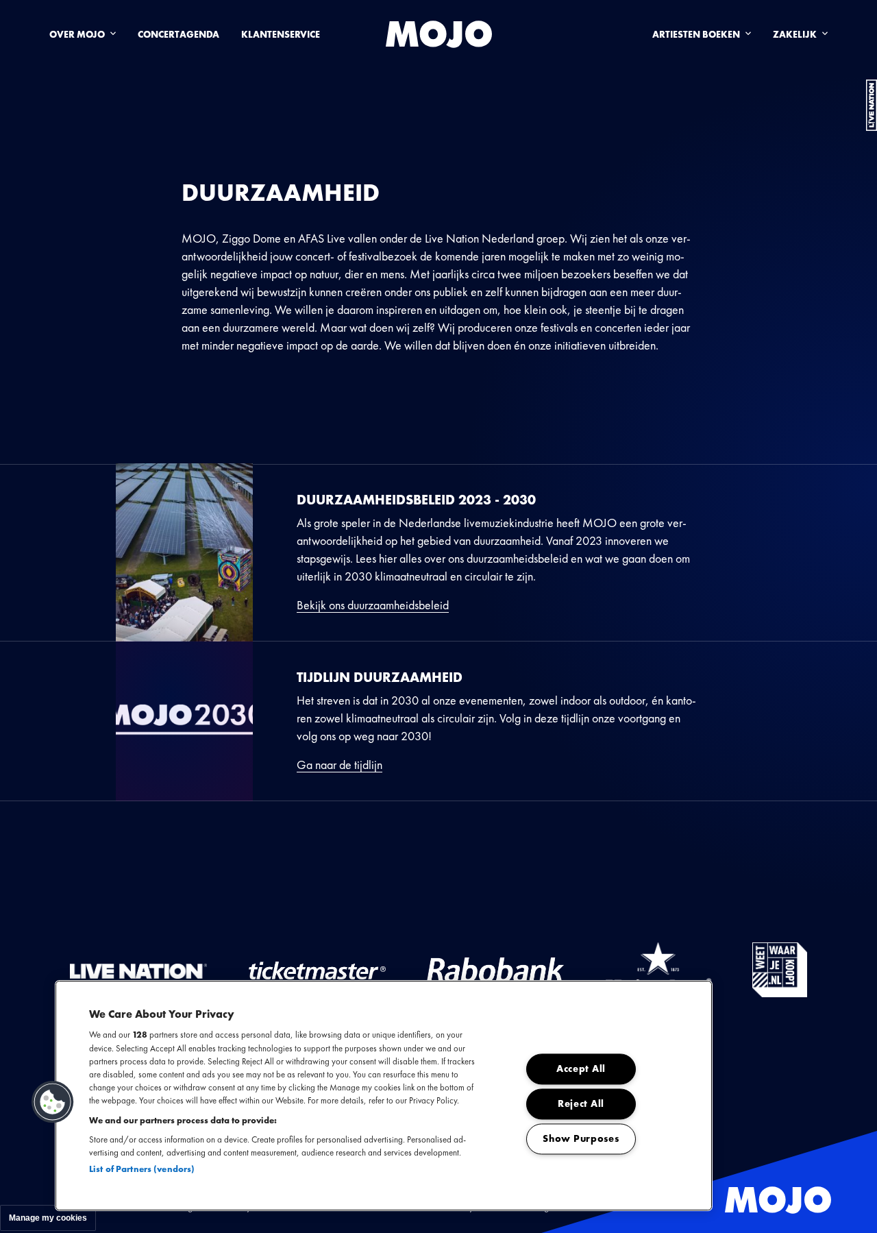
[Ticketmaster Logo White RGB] (317, 970)
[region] (384, 1095)
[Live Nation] (138, 970)
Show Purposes (581, 1139)
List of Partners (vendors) (142, 1169)
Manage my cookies (48, 1218)
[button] (53, 1102)
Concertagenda (178, 34)
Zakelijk (795, 34)
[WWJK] (779, 969)
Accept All (581, 1069)
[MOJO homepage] (439, 34)
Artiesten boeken (696, 34)
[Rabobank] (495, 969)
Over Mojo (77, 34)
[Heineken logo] (658, 969)
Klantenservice (280, 34)
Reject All (581, 1104)
